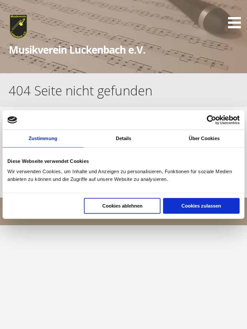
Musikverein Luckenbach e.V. (77, 50)
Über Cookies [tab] (204, 138)
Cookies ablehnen (122, 206)
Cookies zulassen (201, 206)
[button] (236, 15)
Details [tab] (124, 138)
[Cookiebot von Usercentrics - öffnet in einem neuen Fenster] (211, 120)
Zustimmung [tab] (43, 138)
